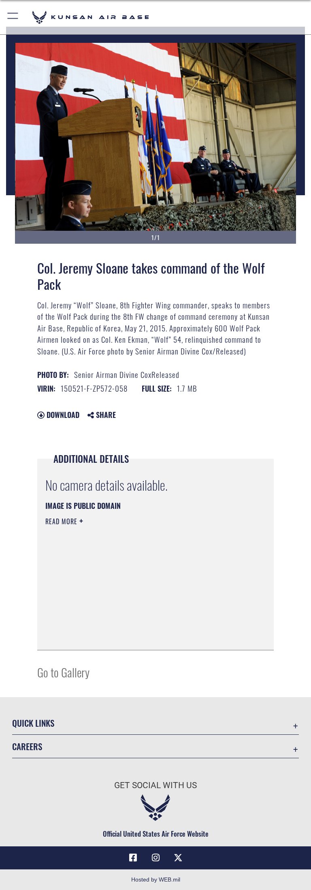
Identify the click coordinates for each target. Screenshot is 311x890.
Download (62, 414)
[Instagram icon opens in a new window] (155, 858)
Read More (62, 521)
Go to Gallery (63, 672)
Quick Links (33, 723)
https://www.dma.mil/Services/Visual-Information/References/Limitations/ (140, 584)
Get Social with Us (155, 785)
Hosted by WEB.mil (155, 879)
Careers (27, 746)
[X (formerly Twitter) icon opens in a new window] (178, 858)
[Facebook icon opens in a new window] (133, 858)
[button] (13, 17)
